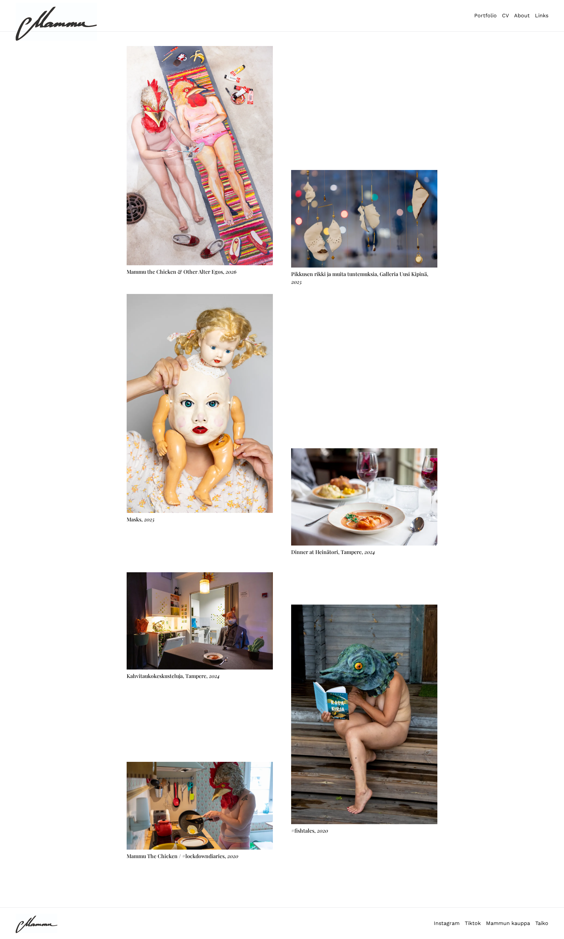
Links (541, 15)
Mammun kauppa (508, 923)
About (522, 15)
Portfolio (485, 15)
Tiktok (473, 923)
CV (505, 15)
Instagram (447, 923)
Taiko (541, 923)
